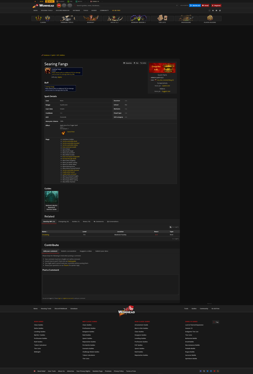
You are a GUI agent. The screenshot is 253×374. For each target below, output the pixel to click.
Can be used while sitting (69, 145)
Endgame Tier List (191, 332)
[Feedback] (216, 10)
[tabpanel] (111, 232)
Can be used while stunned (70, 170)
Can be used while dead (69, 141)
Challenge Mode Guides (91, 352)
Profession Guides (40, 338)
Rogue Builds (189, 352)
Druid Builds (189, 342)
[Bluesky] (207, 371)
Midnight (37, 352)
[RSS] (217, 371)
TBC (71, 1)
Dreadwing (45, 235)
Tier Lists (37, 348)
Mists (80, 1)
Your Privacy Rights (83, 371)
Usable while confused (69, 174)
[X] (204, 371)
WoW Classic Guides (142, 321)
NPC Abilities (61, 55)
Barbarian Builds (191, 338)
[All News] (35, 1)
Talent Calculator (40, 345)
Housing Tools (46, 308)
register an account (68, 298)
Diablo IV (96, 1)
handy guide (72, 261)
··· (85, 1)
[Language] (219, 10)
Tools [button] (85, 10)
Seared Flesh (71, 132)
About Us (61, 371)
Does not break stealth (69, 147)
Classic (61, 1)
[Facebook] (211, 371)
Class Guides (38, 325)
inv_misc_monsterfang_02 (165, 80)
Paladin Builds (190, 348)
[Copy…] (170, 227)
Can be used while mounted (70, 143)
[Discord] (200, 371)
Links (144, 63)
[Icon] (48, 71)
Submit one (166, 86)
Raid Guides (38, 342)
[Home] (44, 5)
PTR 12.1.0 (64, 5)
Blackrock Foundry (120, 235)
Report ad (209, 303)
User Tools (52, 371)
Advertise (70, 371)
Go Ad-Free (116, 10)
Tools (186, 308)
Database (76, 10)
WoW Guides (38, 321)
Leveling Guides (39, 332)
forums (66, 265)
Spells (53, 55)
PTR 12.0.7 (70, 5)
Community (104, 10)
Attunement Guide (141, 325)
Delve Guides (38, 328)
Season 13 (188, 328)
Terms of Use (131, 371)
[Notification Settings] (212, 10)
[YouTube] (214, 371)
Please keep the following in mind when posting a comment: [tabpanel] (65, 277)
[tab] (49, 221)
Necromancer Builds (192, 345)
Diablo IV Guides (191, 321)
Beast (171, 234)
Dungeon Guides (88, 332)
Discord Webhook (62, 10)
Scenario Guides (88, 348)
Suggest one (166, 91)
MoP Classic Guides (90, 321)
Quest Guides (87, 338)
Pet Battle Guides (89, 345)
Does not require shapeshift (70, 157)
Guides (94, 10)
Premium (108, 371)
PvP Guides (139, 345)
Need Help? (42, 371)
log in (59, 298)
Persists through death (69, 158)
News (36, 10)
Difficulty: (54, 77)
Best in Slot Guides (141, 328)
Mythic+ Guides (39, 335)
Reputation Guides (89, 342)
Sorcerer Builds (190, 355)
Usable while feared (68, 172)
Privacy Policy (119, 371)
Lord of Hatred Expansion (194, 325)
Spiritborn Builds (191, 358)
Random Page (98, 371)
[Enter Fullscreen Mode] (209, 10)
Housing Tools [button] (46, 10)
